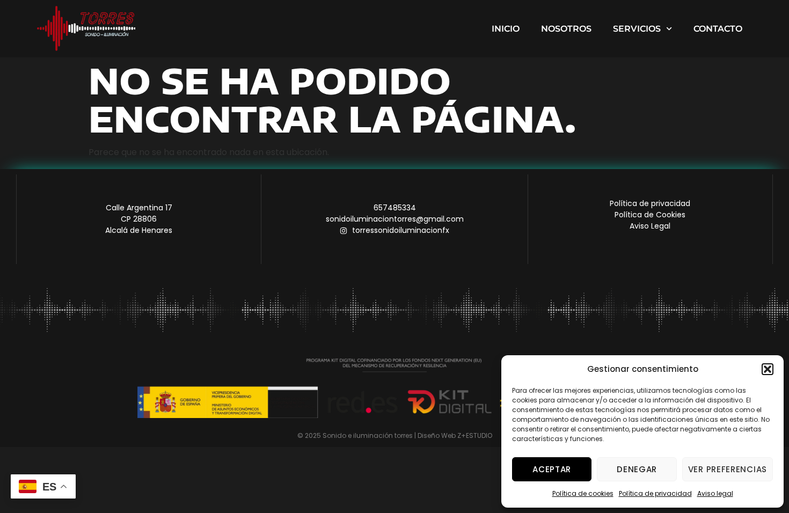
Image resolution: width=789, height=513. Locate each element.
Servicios (637, 29)
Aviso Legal (650, 226)
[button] (767, 369)
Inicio (506, 29)
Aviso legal (715, 493)
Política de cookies (582, 493)
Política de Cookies (650, 214)
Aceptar (551, 469)
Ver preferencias (727, 469)
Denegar (637, 469)
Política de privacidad (655, 493)
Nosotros (566, 29)
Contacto (717, 29)
